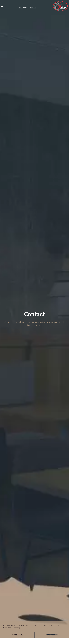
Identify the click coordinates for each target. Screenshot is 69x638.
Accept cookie (52, 635)
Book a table (23, 7)
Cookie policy (17, 635)
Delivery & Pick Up (36, 7)
